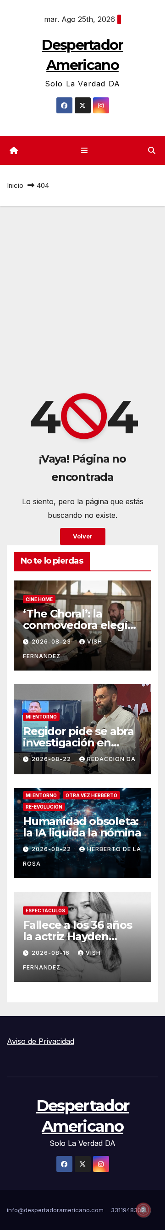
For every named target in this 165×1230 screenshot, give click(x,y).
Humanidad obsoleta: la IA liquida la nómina (82, 827)
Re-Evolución (44, 806)
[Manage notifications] (143, 1210)
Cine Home (39, 599)
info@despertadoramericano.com (55, 1210)
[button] (151, 150)
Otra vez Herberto (91, 795)
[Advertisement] (82, 293)
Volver (83, 536)
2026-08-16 (52, 952)
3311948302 (128, 1210)
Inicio (15, 185)
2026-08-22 (52, 759)
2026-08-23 (52, 641)
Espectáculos (45, 910)
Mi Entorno (41, 716)
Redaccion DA (111, 759)
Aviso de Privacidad (40, 1041)
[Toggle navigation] (84, 151)
